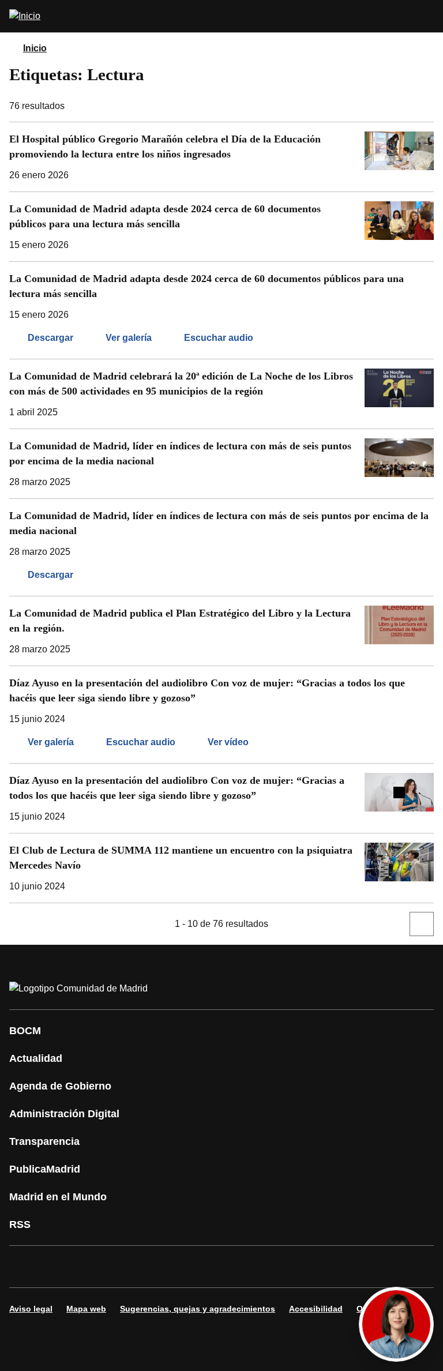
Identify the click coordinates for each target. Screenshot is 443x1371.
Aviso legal (30, 1308)
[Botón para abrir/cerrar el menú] (427, 16)
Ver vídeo (228, 742)
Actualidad (35, 1058)
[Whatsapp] (198, 1266)
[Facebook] (25, 1266)
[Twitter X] (94, 1266)
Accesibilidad (316, 1308)
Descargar (50, 338)
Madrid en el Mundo (58, 1197)
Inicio (35, 48)
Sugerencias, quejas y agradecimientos (197, 1308)
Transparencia (44, 1141)
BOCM (25, 1030)
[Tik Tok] (233, 1266)
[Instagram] (60, 1266)
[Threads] (337, 1266)
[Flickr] (267, 1266)
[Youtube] (129, 1266)
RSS (20, 1224)
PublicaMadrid (44, 1169)
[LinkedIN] (164, 1266)
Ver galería (129, 338)
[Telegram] (302, 1266)
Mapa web (86, 1308)
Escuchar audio (218, 338)
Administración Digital (64, 1114)
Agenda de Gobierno (60, 1086)
